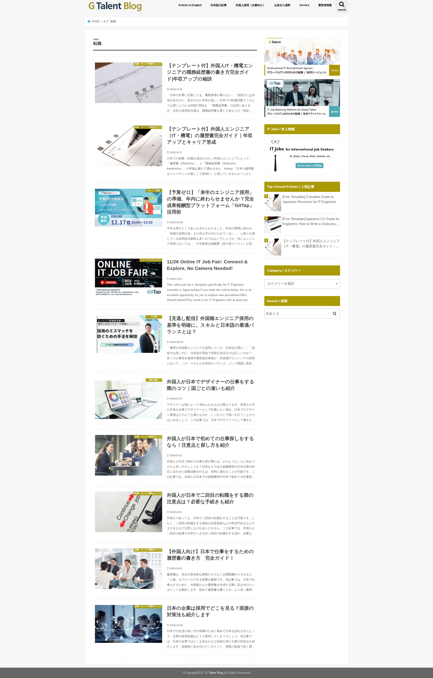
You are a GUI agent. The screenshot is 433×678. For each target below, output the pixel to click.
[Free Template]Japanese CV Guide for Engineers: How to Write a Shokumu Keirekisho (311, 221)
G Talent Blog (214, 672)
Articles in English (190, 5)
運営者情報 (325, 5)
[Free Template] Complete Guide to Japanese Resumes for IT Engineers (309, 199)
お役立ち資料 (282, 5)
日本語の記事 (218, 5)
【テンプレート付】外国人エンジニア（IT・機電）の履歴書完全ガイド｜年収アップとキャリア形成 (311, 243)
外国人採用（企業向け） (250, 5)
